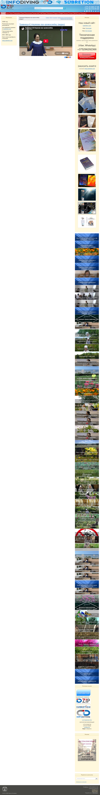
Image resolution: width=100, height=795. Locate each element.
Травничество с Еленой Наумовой (65, 17)
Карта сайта (95, 791)
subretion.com (7, 29)
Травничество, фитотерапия (66, 18)
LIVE (41, 13)
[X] (66, 57)
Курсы (11, 13)
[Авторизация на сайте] (97, 11)
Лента (7, 13)
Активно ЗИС (36, 13)
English (61, 13)
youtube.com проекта (82, 697)
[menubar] (43, 13)
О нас (79, 13)
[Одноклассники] (68, 57)
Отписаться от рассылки (81, 781)
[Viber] (70, 57)
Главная (3, 13)
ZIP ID (75, 13)
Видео (44, 13)
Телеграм (88, 28)
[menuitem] (3, 13)
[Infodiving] (7, 7)
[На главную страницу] (84, 11)
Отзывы (71, 13)
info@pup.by (87, 727)
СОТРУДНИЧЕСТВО (87, 720)
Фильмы (66, 13)
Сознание (55, 17)
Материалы (50, 13)
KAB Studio (95, 793)
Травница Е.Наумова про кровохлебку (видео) (42, 24)
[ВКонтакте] (89, 11)
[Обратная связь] (95, 11)
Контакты (83, 13)
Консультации (28, 13)
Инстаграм (88, 31)
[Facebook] (91, 11)
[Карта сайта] (93, 11)
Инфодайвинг (17, 13)
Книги (23, 13)
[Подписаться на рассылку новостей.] (96, 778)
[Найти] (64, 8)
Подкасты (56, 13)
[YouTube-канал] (86, 11)
